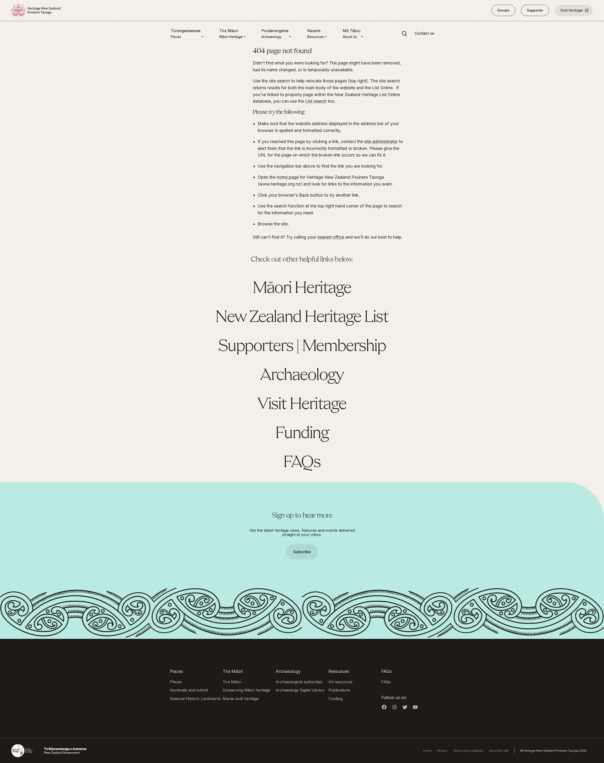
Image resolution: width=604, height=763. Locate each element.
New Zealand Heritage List (301, 317)
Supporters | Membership (302, 346)
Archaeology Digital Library (300, 690)
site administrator (381, 141)
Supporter (535, 10)
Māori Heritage (302, 288)
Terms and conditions (468, 750)
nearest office (330, 237)
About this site (499, 750)
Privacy (442, 750)
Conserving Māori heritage (246, 690)
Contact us (424, 33)
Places (176, 681)
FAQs (301, 462)
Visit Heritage (571, 10)
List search (316, 101)
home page (288, 177)
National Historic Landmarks (195, 698)
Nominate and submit (189, 690)
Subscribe (301, 551)
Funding (302, 433)
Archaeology (302, 375)
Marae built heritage (241, 698)
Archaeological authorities (299, 681)
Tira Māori (232, 681)
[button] (302, 381)
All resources (340, 681)
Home (427, 750)
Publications (339, 690)
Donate (503, 10)
